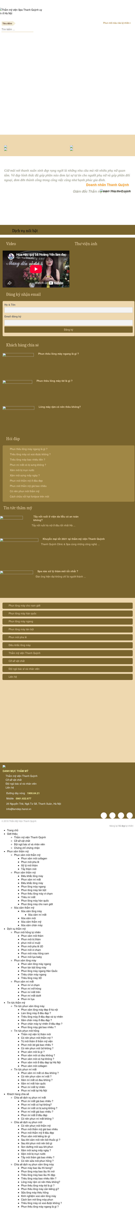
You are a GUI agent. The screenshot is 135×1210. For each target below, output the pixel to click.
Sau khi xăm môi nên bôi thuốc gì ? (40, 1139)
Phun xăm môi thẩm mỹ (27, 855)
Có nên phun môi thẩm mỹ (24, 491)
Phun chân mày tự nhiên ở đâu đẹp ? (41, 1023)
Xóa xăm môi (28, 918)
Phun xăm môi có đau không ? (38, 1055)
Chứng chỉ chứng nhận (27, 848)
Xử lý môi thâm (29, 865)
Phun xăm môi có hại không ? (37, 1059)
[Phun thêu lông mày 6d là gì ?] (17, 390)
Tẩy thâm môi (28, 869)
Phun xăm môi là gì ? (33, 1051)
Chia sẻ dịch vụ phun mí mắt (30, 1097)
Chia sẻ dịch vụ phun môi (28, 1122)
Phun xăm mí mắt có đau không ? (40, 1073)
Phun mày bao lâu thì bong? (37, 1168)
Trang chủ (12, 830)
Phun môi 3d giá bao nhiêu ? (37, 1044)
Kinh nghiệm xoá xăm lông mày (38, 1196)
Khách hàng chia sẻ (22, 345)
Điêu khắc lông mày (20, 645)
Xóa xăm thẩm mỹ (24, 907)
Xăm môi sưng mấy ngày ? (25, 475)
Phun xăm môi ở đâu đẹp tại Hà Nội (41, 1062)
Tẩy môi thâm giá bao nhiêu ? (37, 1157)
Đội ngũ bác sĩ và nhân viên (24, 669)
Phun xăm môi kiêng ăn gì (35, 1136)
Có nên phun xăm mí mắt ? (36, 1076)
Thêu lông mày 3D (31, 978)
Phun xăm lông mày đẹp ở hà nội (39, 1009)
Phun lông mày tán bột (21, 629)
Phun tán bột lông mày (33, 967)
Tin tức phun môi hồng (26, 1030)
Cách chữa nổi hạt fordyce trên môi (29, 496)
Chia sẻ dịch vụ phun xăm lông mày (34, 1164)
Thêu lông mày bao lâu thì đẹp (38, 1175)
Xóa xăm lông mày (31, 911)
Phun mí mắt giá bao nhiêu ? (37, 1101)
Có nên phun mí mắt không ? (37, 1118)
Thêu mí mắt (28, 897)
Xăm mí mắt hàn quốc (33, 1083)
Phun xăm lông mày (25, 960)
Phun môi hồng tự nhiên (27, 932)
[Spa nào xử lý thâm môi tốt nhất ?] (16, 581)
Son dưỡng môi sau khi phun (37, 1146)
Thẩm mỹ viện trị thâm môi (36, 1034)
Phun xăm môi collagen (34, 858)
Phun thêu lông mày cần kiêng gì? (40, 1189)
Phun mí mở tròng (31, 988)
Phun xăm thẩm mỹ (18, 851)
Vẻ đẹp (121, 825)
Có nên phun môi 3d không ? (37, 1048)
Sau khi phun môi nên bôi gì (36, 1143)
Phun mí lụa (27, 999)
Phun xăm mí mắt (31, 879)
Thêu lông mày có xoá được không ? (30, 454)
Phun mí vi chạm (30, 985)
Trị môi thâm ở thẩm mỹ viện (37, 1041)
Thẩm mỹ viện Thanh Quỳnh (24, 653)
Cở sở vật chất (17, 661)
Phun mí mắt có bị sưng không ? (28, 465)
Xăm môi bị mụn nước (22, 470)
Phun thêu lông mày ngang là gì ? (58, 353)
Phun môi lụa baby (31, 957)
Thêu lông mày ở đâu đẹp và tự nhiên (42, 1016)
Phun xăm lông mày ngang (36, 964)
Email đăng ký (12, 316)
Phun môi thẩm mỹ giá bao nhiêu (28, 486)
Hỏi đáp (13, 438)
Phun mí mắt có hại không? (36, 1104)
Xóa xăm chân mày (32, 925)
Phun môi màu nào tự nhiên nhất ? (117, 22)
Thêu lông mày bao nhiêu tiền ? (27, 459)
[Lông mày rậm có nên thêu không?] (18, 416)
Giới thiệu (12, 833)
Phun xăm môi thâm (32, 935)
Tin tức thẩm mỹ (18, 507)
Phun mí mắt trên (30, 992)
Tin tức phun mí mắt (25, 1069)
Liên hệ (13, 676)
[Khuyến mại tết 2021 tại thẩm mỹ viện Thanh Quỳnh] (19, 551)
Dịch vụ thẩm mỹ (16, 928)
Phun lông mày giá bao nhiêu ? (38, 1027)
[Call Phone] (67, 34)
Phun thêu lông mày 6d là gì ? (55, 380)
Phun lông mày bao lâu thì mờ (37, 1171)
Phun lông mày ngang (21, 621)
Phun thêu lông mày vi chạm (37, 893)
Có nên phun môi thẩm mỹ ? (37, 1037)
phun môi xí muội (30, 942)
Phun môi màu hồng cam (35, 953)
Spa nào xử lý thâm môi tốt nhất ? (57, 571)
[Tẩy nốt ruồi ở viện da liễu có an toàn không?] (11, 523)
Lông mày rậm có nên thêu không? (60, 406)
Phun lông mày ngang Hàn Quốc (39, 971)
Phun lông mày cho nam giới (24, 605)
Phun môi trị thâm (31, 939)
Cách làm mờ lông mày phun (37, 1199)
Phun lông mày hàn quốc (22, 613)
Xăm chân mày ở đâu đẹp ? (36, 1020)
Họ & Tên (9, 304)
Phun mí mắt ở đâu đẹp (34, 1115)
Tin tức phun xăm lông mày (29, 1006)
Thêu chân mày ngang (33, 974)
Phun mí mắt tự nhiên (33, 1087)
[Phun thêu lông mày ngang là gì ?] (18, 363)
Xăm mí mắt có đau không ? (37, 1080)
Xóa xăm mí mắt (37, 914)
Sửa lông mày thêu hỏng (35, 1192)
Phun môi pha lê (18, 637)
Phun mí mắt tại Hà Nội (34, 1090)
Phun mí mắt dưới (31, 995)
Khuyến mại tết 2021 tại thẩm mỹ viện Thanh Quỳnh (74, 539)
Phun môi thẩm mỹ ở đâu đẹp (26, 480)
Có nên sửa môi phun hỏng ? (37, 1161)
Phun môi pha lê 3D (32, 946)
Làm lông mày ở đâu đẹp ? (36, 1013)
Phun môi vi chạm (31, 950)
